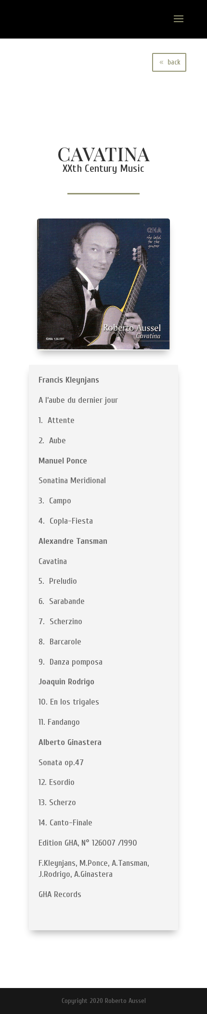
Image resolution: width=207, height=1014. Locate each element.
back (174, 62)
